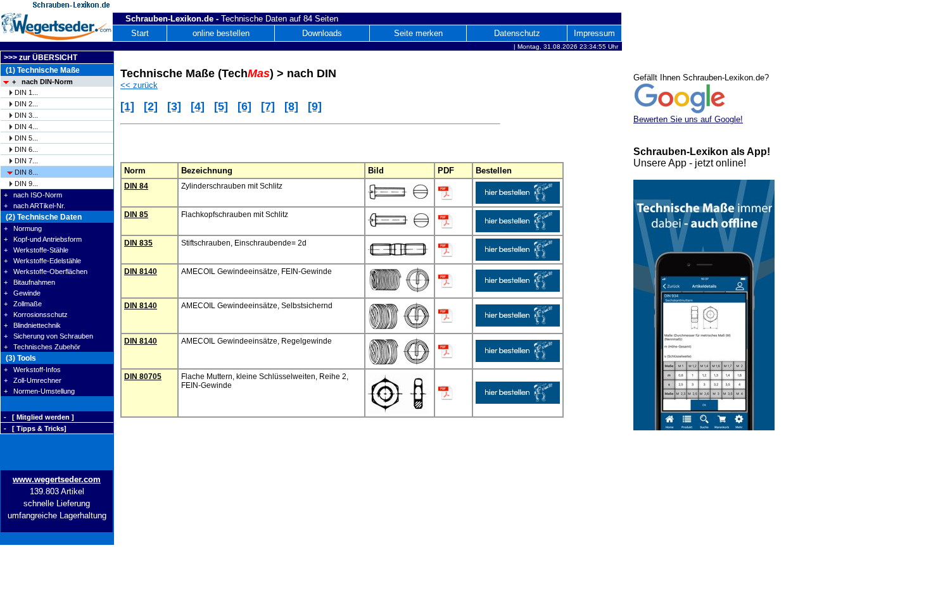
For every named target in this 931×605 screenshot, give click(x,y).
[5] (221, 106)
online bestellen (221, 33)
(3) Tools (20, 358)
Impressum (594, 33)
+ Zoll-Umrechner (32, 380)
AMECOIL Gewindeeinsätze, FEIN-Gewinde (256, 271)
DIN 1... (26, 92)
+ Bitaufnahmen (29, 282)
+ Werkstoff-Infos (32, 369)
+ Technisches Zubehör (42, 347)
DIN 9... (26, 183)
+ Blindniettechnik (32, 325)
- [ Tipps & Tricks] (35, 428)
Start (140, 33)
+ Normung (23, 228)
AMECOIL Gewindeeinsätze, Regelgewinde (256, 341)
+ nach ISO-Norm (33, 195)
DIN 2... (26, 104)
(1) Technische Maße (42, 70)
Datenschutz (517, 33)
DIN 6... (26, 149)
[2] (151, 106)
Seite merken (418, 33)
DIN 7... (26, 161)
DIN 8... (26, 172)
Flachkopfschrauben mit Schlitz (234, 214)
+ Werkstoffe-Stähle (36, 250)
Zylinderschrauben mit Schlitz (231, 186)
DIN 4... (26, 126)
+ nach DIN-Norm (42, 81)
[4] (198, 106)
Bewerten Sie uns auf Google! (688, 119)
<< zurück (139, 85)
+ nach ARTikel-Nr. (34, 205)
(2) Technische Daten (43, 217)
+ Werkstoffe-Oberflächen (45, 271)
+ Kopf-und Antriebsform (43, 239)
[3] (174, 106)
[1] (127, 106)
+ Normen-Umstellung (39, 391)
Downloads (322, 33)
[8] (291, 106)
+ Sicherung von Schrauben (48, 336)
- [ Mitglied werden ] (39, 417)
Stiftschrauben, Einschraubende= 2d (244, 243)
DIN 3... (26, 115)
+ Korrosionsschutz (36, 314)
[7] (268, 106)
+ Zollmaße (23, 304)
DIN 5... (26, 138)
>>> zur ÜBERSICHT (40, 57)
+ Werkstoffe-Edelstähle (42, 261)
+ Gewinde (22, 293)
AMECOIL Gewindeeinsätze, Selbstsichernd (256, 305)
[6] (244, 106)
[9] (315, 106)
